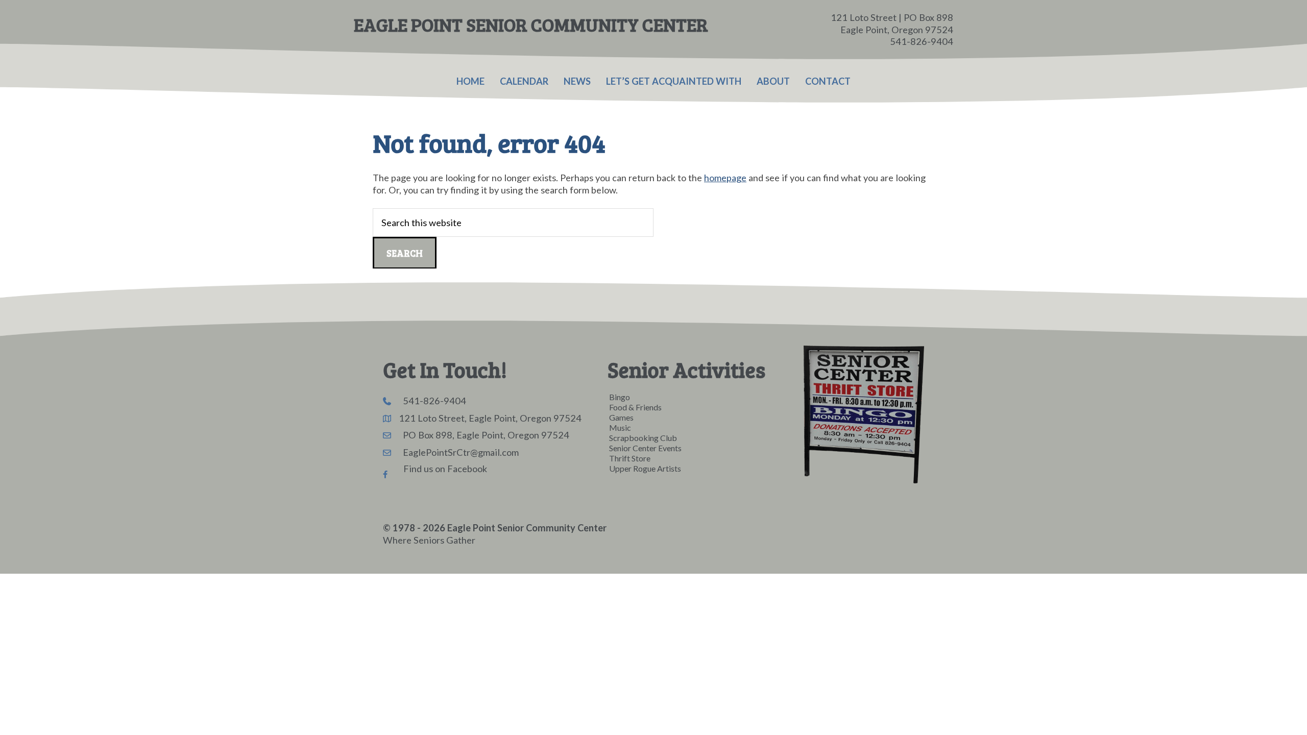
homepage (725, 177)
